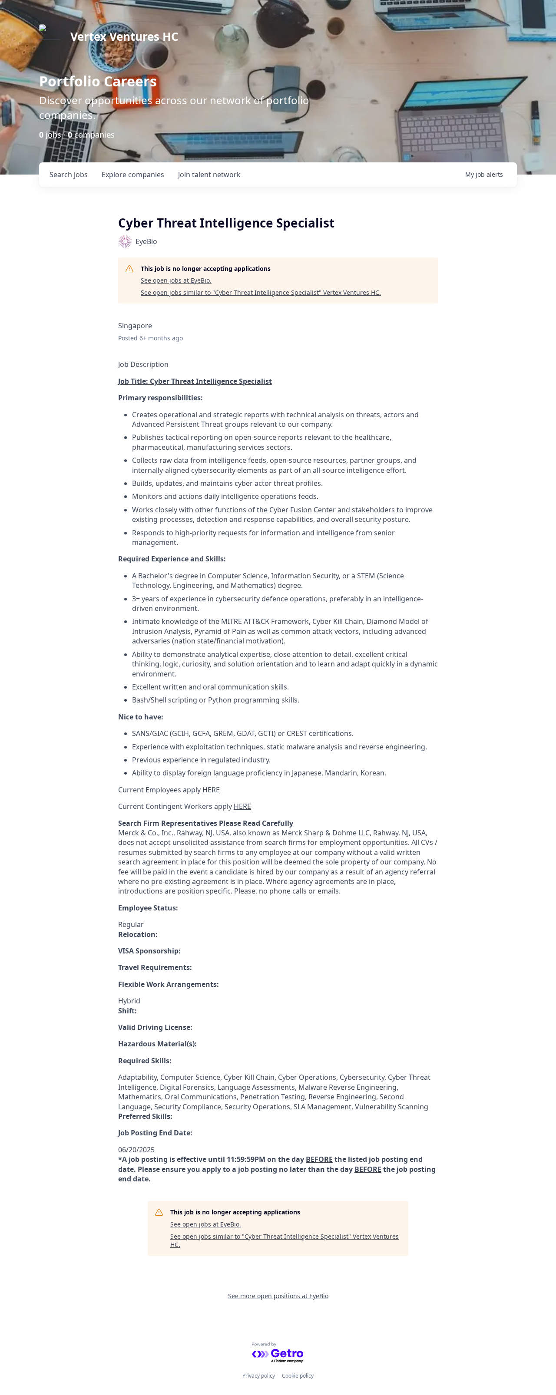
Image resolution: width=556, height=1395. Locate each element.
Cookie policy (298, 1375)
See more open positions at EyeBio (278, 1296)
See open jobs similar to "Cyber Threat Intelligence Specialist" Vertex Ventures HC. (261, 292)
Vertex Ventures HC (124, 36)
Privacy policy (258, 1375)
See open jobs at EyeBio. (176, 280)
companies (133, 174)
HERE (211, 790)
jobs (69, 174)
